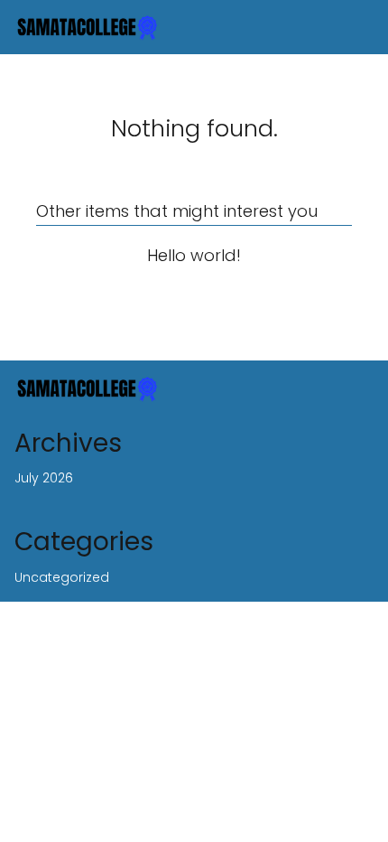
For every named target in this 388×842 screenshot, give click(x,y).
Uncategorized (61, 577)
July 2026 (43, 478)
